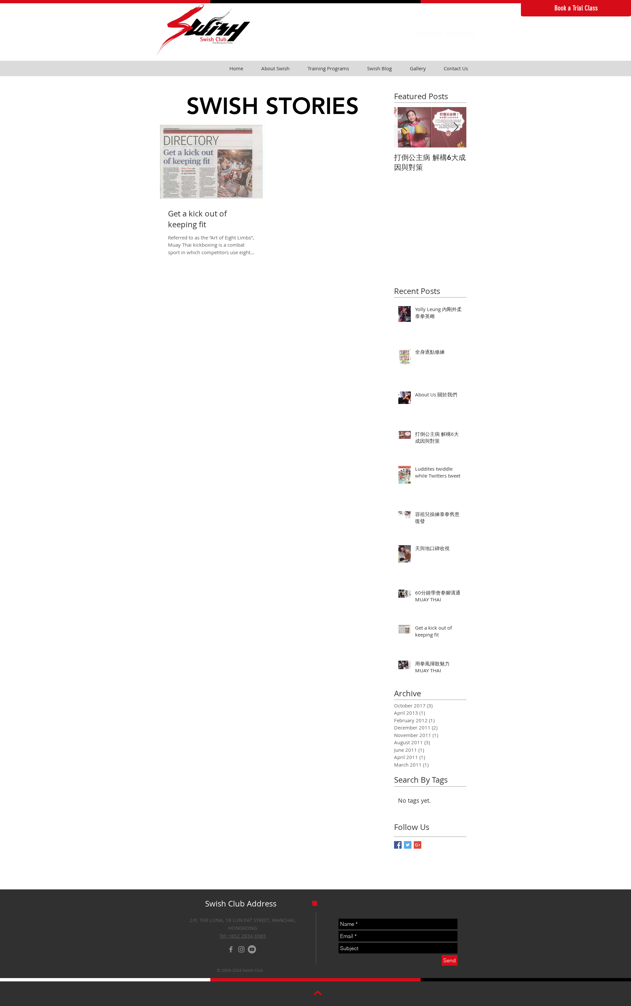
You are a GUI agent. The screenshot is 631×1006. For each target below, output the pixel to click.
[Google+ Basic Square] (417, 845)
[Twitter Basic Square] (407, 845)
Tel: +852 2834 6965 (242, 935)
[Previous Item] (405, 127)
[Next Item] (456, 127)
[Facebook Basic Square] (398, 845)
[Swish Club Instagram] (241, 949)
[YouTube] (252, 949)
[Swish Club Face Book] (231, 949)
